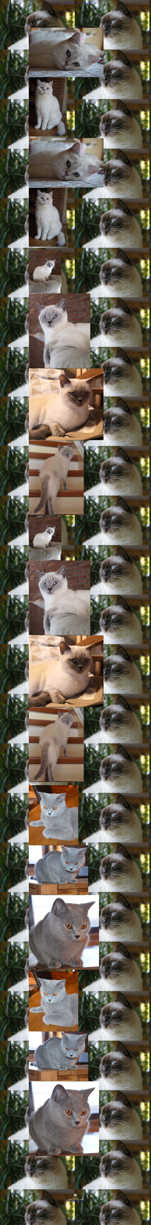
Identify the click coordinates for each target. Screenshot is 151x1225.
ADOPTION (89, 3)
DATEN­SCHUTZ (79, 1219)
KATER (73, 3)
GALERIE (98, 3)
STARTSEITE (64, 1219)
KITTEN (81, 3)
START (51, 3)
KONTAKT (71, 1219)
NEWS (58, 3)
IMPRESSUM (87, 1219)
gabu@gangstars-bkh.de (77, 1201)
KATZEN (65, 3)
